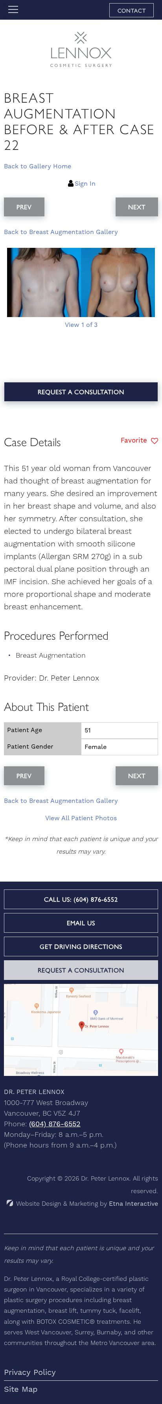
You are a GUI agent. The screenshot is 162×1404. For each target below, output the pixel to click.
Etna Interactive (133, 1203)
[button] (24, 206)
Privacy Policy (30, 1372)
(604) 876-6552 (55, 1124)
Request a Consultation (81, 391)
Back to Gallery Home (37, 166)
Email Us (81, 922)
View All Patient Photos (81, 818)
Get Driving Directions (81, 946)
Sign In (85, 183)
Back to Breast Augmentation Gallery (61, 232)
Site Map (21, 1389)
